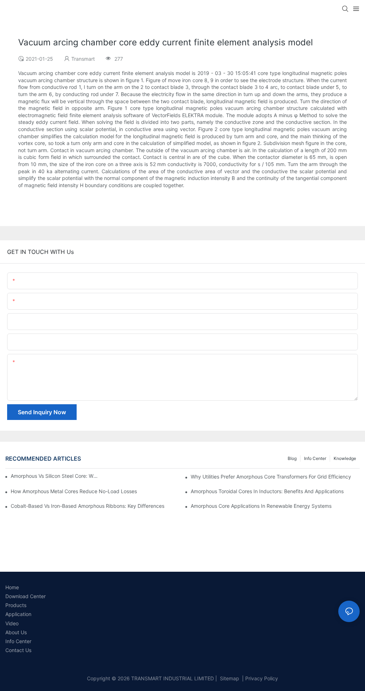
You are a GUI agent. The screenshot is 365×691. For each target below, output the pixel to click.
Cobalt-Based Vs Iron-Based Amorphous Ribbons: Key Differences (87, 506)
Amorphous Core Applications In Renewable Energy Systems (261, 506)
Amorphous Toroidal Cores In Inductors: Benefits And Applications (267, 491)
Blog (292, 458)
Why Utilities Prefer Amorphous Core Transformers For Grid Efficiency (271, 477)
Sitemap (229, 678)
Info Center (315, 458)
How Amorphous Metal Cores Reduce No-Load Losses (74, 491)
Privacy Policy (261, 678)
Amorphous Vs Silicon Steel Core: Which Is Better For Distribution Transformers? (55, 476)
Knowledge (345, 458)
